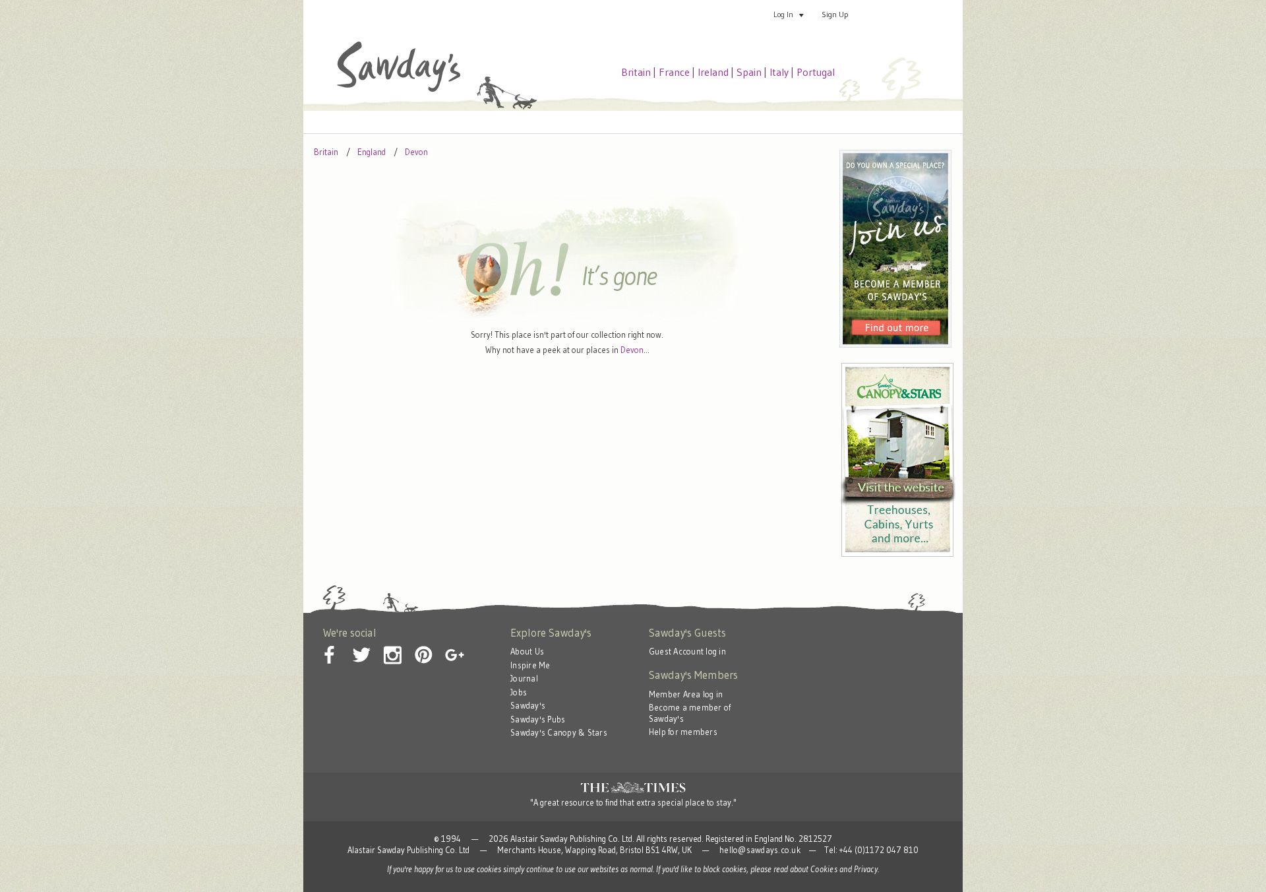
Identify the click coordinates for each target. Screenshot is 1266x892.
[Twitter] (361, 645)
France (674, 72)
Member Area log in (686, 694)
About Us (527, 651)
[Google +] (454, 645)
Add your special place (912, 14)
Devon (632, 350)
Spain (749, 72)
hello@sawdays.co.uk (759, 850)
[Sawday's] (398, 89)
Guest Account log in (687, 651)
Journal (524, 679)
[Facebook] (330, 645)
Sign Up (835, 14)
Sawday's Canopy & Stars (558, 733)
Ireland (713, 72)
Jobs (518, 692)
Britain (636, 72)
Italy (779, 72)
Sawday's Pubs (537, 719)
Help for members (683, 732)
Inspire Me (530, 665)
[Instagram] (392, 645)
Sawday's (527, 706)
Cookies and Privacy (844, 869)
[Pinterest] (423, 645)
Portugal (816, 72)
